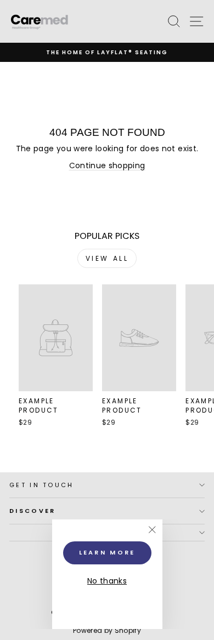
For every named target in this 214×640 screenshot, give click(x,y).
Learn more (107, 552)
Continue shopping (107, 166)
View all (107, 258)
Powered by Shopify (107, 630)
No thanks (107, 581)
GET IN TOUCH (41, 485)
